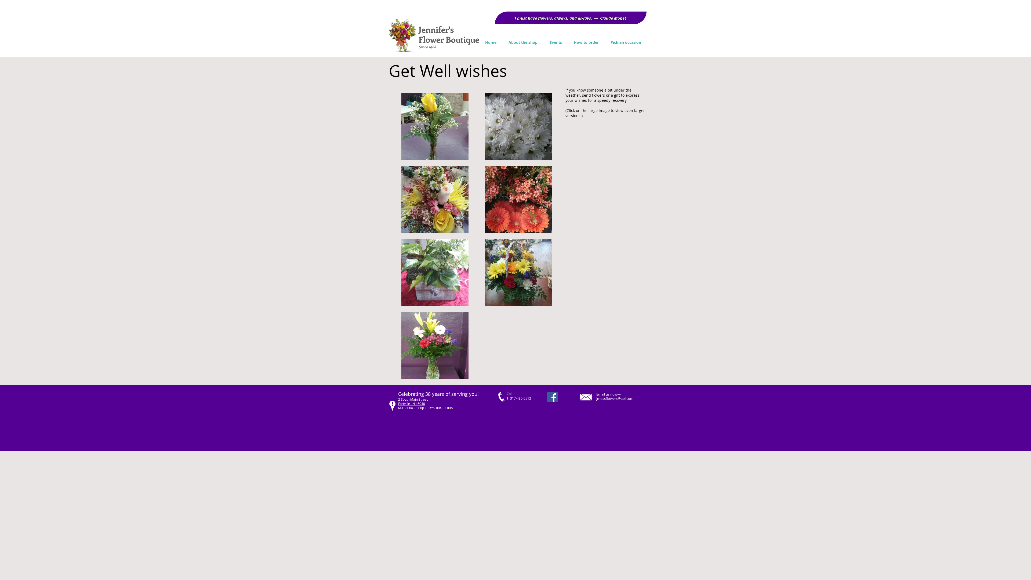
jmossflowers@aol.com (614, 398)
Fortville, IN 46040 (411, 403)
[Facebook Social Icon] (552, 397)
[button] (626, 42)
